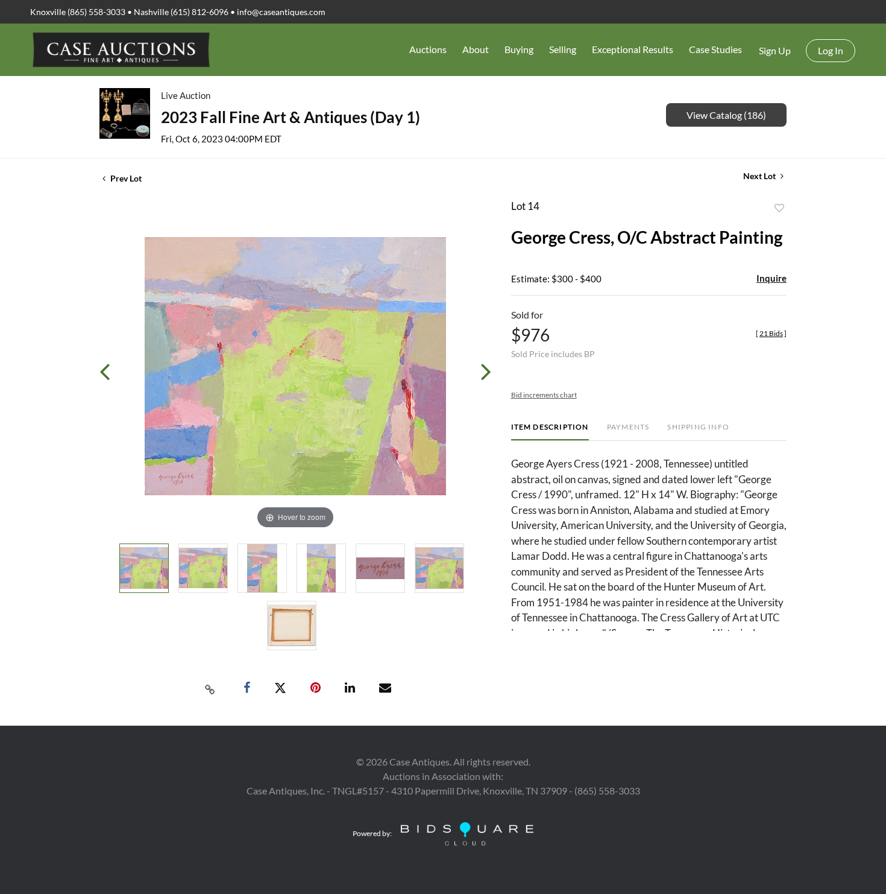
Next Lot (760, 176)
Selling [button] (562, 49)
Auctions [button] (428, 49)
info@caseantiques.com (281, 12)
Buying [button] (518, 49)
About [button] (475, 49)
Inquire (771, 278)
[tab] (550, 431)
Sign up (775, 50)
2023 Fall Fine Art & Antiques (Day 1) (290, 117)
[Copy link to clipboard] (210, 688)
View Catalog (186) (726, 115)
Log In (830, 50)
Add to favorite (779, 208)
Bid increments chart (544, 394)
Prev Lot (125, 178)
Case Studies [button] (715, 49)
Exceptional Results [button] (632, 49)
